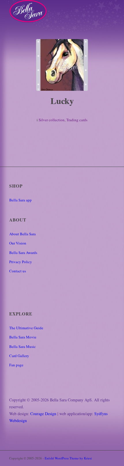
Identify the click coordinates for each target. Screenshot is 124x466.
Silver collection (52, 119)
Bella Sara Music (22, 346)
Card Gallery (19, 355)
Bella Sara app (20, 200)
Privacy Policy (20, 261)
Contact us (17, 271)
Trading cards (76, 119)
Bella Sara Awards (23, 252)
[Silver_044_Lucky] (62, 65)
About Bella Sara (22, 233)
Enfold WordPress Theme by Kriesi (68, 458)
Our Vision (17, 243)
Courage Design (43, 413)
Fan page (16, 364)
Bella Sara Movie (22, 337)
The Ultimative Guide (26, 327)
